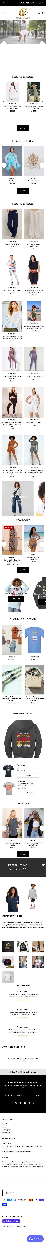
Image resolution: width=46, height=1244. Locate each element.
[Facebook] (12, 1119)
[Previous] (3, 3)
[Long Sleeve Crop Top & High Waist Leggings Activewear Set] (12, 417)
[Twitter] (16, 1119)
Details (28, 790)
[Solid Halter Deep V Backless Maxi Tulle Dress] (34, 107)
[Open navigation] (8, 13)
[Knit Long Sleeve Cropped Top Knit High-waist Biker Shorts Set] (12, 465)
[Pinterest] (20, 1119)
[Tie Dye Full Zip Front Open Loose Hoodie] (34, 839)
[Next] (42, 3)
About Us (5, 1139)
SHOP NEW (16, 614)
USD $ (11, 1208)
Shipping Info (6, 1145)
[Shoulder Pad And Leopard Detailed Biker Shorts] (34, 285)
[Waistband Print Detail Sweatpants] (12, 239)
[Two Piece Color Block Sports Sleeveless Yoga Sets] (34, 326)
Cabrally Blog (6, 1159)
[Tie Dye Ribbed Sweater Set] (12, 285)
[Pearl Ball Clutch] (34, 176)
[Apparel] (12, 655)
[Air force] (8, 786)
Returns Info (6, 1148)
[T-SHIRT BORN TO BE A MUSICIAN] (9, 804)
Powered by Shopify (22, 1241)
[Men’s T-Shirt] (34, 655)
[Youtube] (25, 1119)
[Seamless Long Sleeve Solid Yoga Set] (12, 374)
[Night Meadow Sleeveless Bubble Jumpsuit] (12, 555)
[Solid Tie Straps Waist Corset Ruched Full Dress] (12, 107)
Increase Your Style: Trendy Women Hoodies (16, 1167)
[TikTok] (33, 1119)
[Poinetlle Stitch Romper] (34, 417)
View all (23, 143)
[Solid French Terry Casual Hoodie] (12, 839)
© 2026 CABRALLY (8, 1241)
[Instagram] (29, 1119)
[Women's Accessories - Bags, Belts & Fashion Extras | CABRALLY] (34, 695)
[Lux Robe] (12, 176)
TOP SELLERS (23, 818)
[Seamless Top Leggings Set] (34, 374)
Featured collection (23, 92)
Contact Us (6, 1142)
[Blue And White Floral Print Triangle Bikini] (34, 554)
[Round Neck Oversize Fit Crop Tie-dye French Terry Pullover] (12, 331)
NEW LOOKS (23, 535)
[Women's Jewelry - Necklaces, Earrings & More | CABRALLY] (12, 695)
